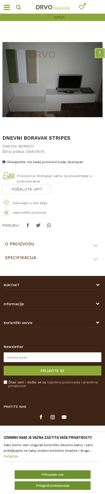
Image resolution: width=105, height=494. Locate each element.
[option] (52, 17)
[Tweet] (38, 228)
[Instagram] (52, 417)
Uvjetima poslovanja (63, 382)
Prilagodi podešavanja (52, 485)
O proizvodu (19, 244)
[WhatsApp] (49, 228)
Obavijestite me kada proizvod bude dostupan (44, 162)
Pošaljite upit (27, 189)
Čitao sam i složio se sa (53, 384)
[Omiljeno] (84, 8)
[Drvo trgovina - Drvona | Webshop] (52, 7)
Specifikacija (20, 257)
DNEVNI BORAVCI (18, 146)
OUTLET (52, 17)
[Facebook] (28, 228)
